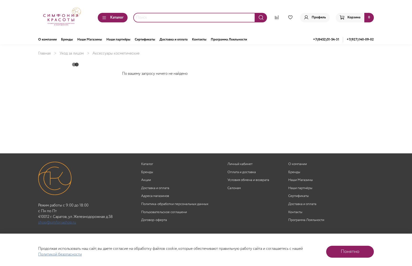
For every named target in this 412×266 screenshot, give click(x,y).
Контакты (199, 39)
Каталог (117, 17)
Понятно (350, 251)
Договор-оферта (154, 220)
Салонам (234, 188)
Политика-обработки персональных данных (174, 204)
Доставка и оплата (174, 39)
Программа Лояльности (229, 39)
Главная (44, 53)
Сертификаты (145, 39)
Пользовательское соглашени (164, 212)
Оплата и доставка (241, 172)
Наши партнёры (118, 39)
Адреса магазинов (155, 196)
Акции (146, 180)
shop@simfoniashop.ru (57, 222)
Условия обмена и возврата (248, 180)
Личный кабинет (239, 164)
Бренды (67, 39)
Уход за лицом (72, 53)
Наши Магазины (89, 39)
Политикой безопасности (60, 254)
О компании (47, 39)
